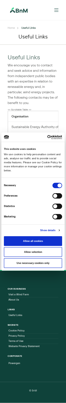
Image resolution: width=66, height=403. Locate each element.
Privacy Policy (16, 335)
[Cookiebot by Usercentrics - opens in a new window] (47, 137)
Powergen (14, 363)
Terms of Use (15, 341)
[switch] (57, 196)
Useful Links (15, 315)
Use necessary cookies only (33, 263)
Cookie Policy (16, 330)
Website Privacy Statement (24, 346)
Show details (48, 230)
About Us (13, 299)
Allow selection (33, 251)
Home (11, 27)
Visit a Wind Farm (18, 294)
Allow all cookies (33, 241)
